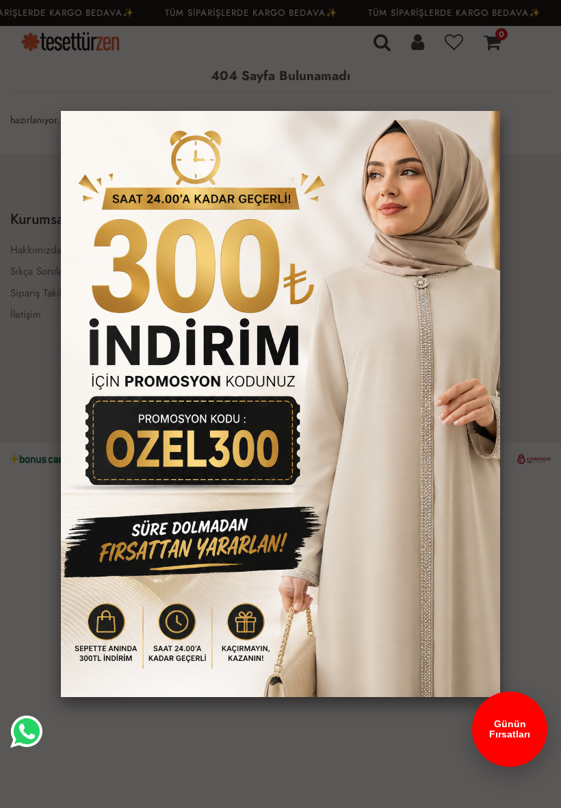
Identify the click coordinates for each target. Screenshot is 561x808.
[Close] (500, 111)
